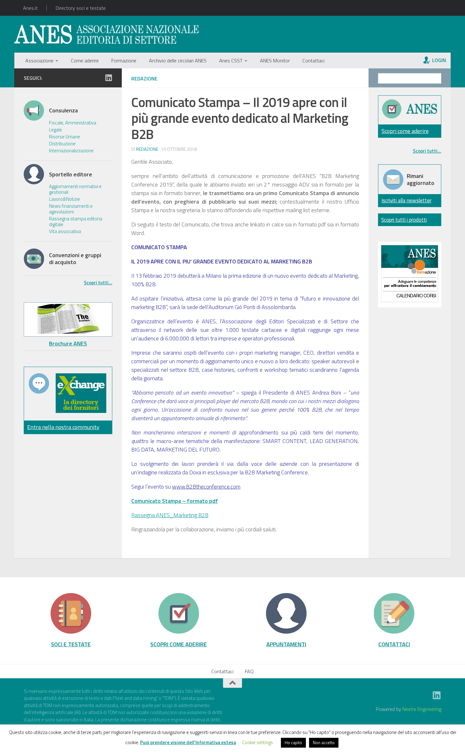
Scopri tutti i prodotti (404, 220)
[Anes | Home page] (106, 34)
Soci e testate (71, 644)
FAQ (249, 671)
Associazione (39, 60)
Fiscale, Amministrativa (72, 122)
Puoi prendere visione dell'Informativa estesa (188, 742)
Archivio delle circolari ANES (178, 60)
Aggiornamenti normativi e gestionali (75, 189)
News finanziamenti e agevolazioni (71, 209)
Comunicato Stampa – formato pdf (174, 501)
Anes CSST (231, 60)
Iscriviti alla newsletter (406, 200)
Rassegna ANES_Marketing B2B (169, 515)
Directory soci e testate (81, 8)
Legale (55, 129)
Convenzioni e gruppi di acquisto (75, 258)
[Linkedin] (108, 77)
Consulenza (63, 110)
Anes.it (30, 8)
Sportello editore (70, 174)
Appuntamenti (286, 644)
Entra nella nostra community (63, 427)
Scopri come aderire (405, 131)
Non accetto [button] (324, 742)
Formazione (123, 60)
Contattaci (313, 60)
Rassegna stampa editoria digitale (75, 221)
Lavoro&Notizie (64, 199)
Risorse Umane (64, 136)
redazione (147, 149)
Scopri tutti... (98, 282)
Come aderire (85, 60)
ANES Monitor (275, 60)
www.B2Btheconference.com (206, 486)
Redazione (144, 78)
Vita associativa (65, 231)
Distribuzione (62, 143)
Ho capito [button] (293, 742)
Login (439, 60)
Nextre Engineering (421, 709)
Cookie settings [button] (257, 742)
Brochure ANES (68, 343)
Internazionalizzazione (71, 150)
